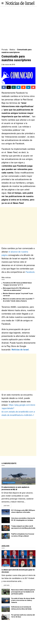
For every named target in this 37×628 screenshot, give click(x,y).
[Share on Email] (33, 87)
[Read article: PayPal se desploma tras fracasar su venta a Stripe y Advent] (6, 536)
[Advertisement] (18, 26)
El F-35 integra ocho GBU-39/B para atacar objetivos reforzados (23, 511)
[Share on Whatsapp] (13, 87)
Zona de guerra (9, 482)
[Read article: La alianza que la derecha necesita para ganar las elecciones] (18, 558)
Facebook (30, 271)
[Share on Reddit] (23, 87)
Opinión (6, 565)
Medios (12, 49)
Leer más (7, 505)
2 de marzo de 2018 (8, 64)
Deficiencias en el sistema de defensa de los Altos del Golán (21, 608)
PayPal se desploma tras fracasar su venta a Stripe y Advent (22, 535)
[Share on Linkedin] (28, 87)
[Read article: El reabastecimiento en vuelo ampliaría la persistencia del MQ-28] (18, 476)
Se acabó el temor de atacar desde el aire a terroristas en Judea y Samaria (23, 600)
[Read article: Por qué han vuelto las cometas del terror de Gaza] (6, 617)
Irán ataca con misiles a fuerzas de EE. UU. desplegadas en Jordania (23, 519)
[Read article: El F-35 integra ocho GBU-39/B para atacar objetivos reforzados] (6, 512)
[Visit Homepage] (20, 3)
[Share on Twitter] (8, 87)
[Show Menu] (2, 3)
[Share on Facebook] (4, 87)
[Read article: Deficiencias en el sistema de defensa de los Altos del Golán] (6, 609)
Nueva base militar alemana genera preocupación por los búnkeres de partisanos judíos (23, 592)
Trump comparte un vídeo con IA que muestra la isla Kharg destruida (23, 527)
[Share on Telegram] (18, 87)
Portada (5, 49)
